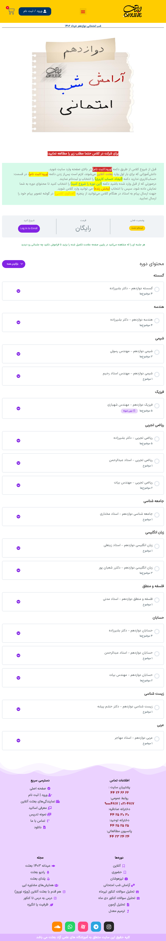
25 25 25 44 (119, 825)
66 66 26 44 (119, 792)
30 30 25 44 (119, 814)
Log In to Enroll (28, 228)
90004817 (111, 803)
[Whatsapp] (70, 927)
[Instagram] (109, 927)
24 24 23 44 (119, 836)
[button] (83, 11)
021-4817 (127, 803)
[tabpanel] (83, 176)
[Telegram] (96, 927)
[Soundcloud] (57, 927)
